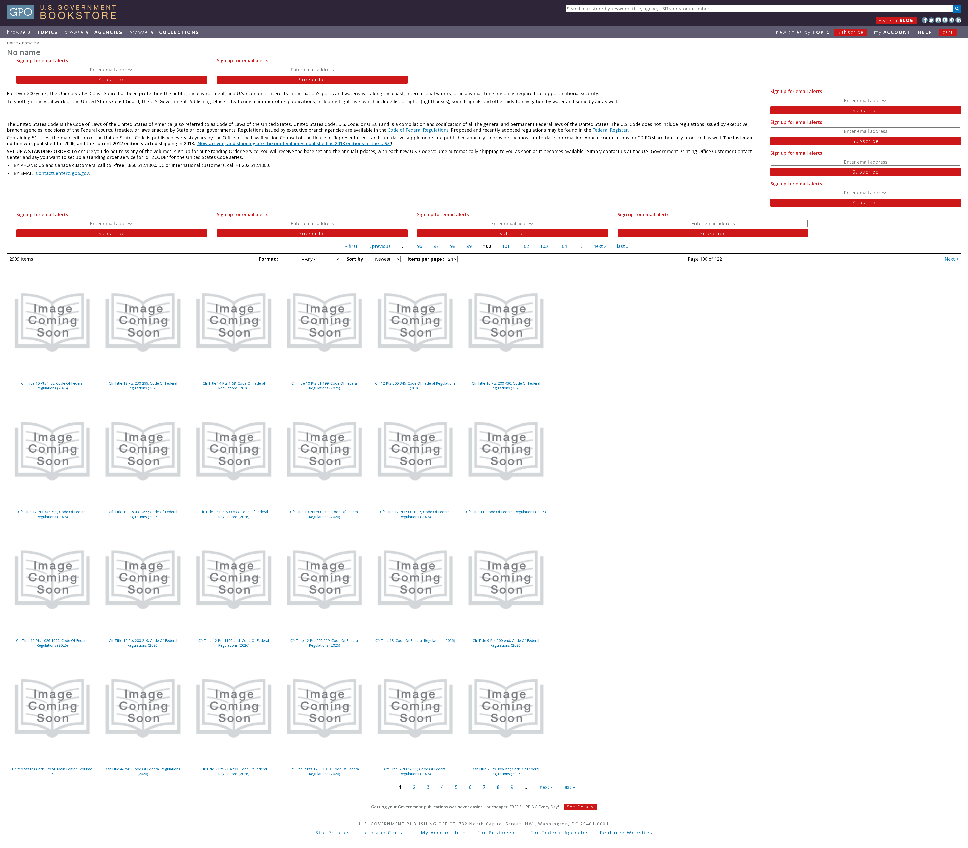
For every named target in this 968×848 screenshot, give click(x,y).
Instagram (938, 20)
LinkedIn (958, 20)
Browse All (32, 32)
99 (469, 246)
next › (599, 246)
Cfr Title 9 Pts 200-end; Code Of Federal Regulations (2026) (506, 643)
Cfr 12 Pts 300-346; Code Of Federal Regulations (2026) (415, 385)
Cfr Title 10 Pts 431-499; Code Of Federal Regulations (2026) (143, 514)
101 (506, 246)
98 (452, 246)
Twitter (931, 20)
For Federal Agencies (559, 833)
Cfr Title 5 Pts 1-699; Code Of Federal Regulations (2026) (415, 771)
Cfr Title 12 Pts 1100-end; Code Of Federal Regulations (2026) (233, 643)
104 (563, 246)
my (892, 32)
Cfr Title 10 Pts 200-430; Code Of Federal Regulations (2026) (506, 385)
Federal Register (610, 130)
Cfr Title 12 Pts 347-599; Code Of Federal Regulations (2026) (52, 514)
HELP (925, 32)
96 (419, 246)
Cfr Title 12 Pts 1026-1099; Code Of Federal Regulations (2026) (52, 643)
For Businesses (498, 833)
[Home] (63, 17)
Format (268, 259)
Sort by (355, 259)
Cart (948, 32)
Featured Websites (626, 833)
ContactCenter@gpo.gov (62, 173)
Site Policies (332, 833)
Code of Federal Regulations (417, 130)
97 (436, 246)
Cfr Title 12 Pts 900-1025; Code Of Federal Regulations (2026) (415, 514)
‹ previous (380, 246)
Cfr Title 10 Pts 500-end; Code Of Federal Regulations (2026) (324, 514)
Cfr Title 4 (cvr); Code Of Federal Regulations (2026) (143, 771)
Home (12, 42)
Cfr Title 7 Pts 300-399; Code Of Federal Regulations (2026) (506, 771)
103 (544, 246)
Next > (952, 259)
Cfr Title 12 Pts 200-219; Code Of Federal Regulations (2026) (143, 643)
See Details (580, 807)
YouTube (945, 20)
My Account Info (443, 833)
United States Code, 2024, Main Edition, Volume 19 (52, 771)
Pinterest (952, 20)
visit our (896, 20)
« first (351, 246)
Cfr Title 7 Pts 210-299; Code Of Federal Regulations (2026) (234, 771)
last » (622, 246)
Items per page (425, 259)
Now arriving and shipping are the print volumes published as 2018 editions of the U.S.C (294, 143)
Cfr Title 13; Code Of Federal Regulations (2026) (415, 640)
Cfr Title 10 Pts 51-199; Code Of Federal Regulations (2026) (324, 385)
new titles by (820, 32)
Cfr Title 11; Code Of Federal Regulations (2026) (506, 511)
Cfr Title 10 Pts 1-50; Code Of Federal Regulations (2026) (52, 385)
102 (525, 246)
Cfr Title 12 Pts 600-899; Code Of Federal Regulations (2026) (234, 514)
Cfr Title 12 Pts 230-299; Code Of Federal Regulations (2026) (143, 385)
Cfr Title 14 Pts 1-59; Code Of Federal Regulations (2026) (234, 385)
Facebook (925, 20)
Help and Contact (385, 833)
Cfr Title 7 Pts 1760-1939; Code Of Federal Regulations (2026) (324, 771)
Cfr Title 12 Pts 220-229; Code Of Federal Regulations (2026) (324, 643)
